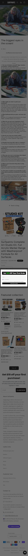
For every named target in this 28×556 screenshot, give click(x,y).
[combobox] (3, 279)
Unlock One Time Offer (14, 283)
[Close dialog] (26, 270)
